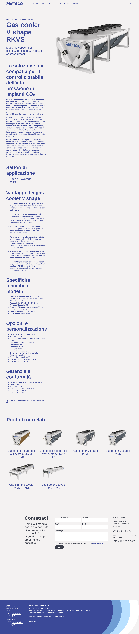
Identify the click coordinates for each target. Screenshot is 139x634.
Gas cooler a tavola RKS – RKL (53, 486)
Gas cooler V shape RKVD (85, 452)
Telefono (58, 524)
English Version (44, 605)
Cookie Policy (68, 616)
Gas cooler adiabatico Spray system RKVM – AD (53, 454)
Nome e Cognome (62, 517)
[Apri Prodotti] (49, 3)
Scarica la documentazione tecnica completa (27, 401)
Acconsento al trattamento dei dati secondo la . (80, 543)
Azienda (85, 517)
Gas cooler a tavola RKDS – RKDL (21, 486)
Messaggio (59, 531)
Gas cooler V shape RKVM (118, 452)
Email (84, 524)
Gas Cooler (14, 19)
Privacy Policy (97, 543)
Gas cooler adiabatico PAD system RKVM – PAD (21, 454)
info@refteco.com (15, 625)
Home (7, 19)
